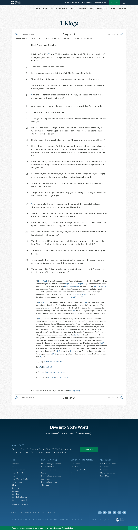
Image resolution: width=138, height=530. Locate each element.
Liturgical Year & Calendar (51, 476)
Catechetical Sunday (20, 497)
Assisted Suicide (18, 482)
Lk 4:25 (59, 372)
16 (71, 39)
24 (43, 302)
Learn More (89, 449)
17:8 (40, 372)
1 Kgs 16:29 (68, 286)
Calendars (104, 470)
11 (55, 39)
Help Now (115, 2)
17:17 (41, 377)
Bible (14, 485)
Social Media (105, 476)
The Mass (45, 485)
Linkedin (114, 512)
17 (86, 302)
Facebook (105, 512)
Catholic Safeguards (19, 500)
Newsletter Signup (107, 473)
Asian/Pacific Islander (20, 479)
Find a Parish (87, 3)
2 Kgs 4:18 (51, 377)
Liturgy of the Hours (49, 482)
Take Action (75, 464)
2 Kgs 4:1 (49, 372)
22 (91, 39)
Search (123, 2)
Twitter (100, 512)
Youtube (109, 512)
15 (68, 39)
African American (18, 470)
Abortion (15, 464)
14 (65, 39)
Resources (104, 467)
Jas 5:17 (56, 362)
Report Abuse (100, 3)
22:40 (76, 286)
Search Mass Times (48, 470)
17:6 (40, 367)
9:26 (104, 286)
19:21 (44, 281)
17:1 (39, 281)
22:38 (80, 297)
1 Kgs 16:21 (69, 283)
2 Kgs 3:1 (97, 286)
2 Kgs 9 (80, 283)
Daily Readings (71, 3)
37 (57, 377)
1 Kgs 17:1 (76, 294)
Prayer (44, 473)
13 (62, 39)
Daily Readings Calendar (79, 3)
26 (63, 372)
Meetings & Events (78, 470)
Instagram (119, 512)
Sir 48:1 (46, 362)
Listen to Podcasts (67, 433)
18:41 (76, 335)
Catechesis (16, 494)
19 (81, 39)
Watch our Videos (83, 433)
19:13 (67, 329)
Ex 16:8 (46, 367)
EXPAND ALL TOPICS (19, 504)
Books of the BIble (48, 467)
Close (132, 528)
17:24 (101, 343)
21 (88, 39)
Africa (14, 467)
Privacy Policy (74, 390)
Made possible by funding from (103, 520)
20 (85, 39)
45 (81, 335)
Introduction (21, 39)
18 (78, 39)
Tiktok (124, 512)
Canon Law (16, 491)
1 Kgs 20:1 (73, 297)
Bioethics (15, 488)
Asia (13, 476)
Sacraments (45, 479)
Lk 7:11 (62, 377)
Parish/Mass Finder (108, 464)
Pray (72, 473)
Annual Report (17, 473)
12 (58, 39)
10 (52, 39)
